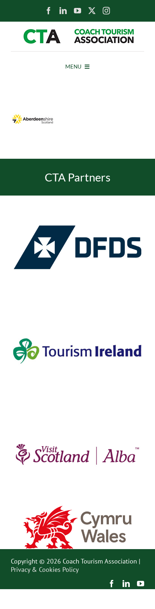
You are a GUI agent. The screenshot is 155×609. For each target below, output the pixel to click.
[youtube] (77, 10)
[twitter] (92, 10)
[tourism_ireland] (77, 302)
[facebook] (48, 10)
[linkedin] (63, 10)
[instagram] (106, 10)
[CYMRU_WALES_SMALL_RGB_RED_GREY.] (77, 509)
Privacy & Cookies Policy (45, 569)
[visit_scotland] (77, 406)
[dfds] (77, 198)
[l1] (77, 32)
